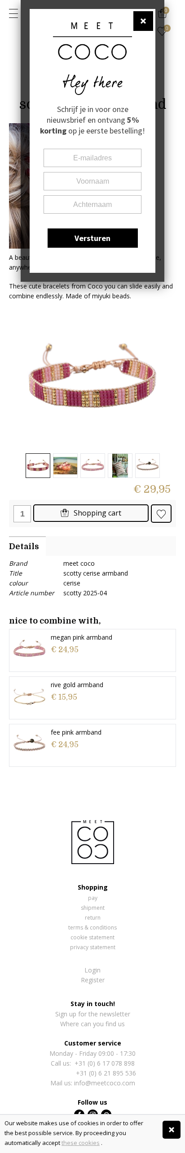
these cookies (81, 1143)
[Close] (172, 1130)
